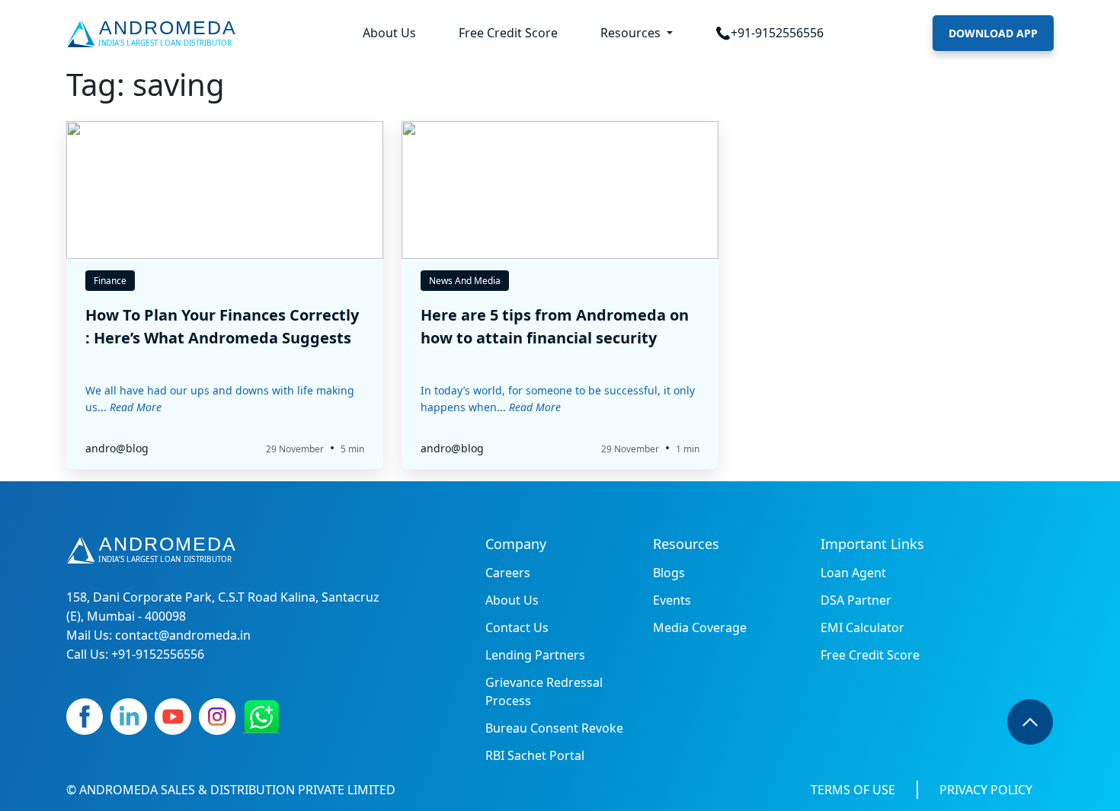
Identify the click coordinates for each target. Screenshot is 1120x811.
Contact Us (517, 627)
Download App (993, 33)
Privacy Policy (985, 789)
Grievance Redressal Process (544, 691)
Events (672, 600)
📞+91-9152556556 (769, 32)
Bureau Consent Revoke (554, 728)
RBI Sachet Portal (534, 755)
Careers (507, 572)
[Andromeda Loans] (154, 33)
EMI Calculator (862, 627)
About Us (389, 32)
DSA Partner (856, 600)
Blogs (669, 572)
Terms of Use (853, 789)
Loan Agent (853, 572)
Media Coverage (700, 627)
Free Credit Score (508, 32)
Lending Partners (535, 655)
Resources (632, 32)
